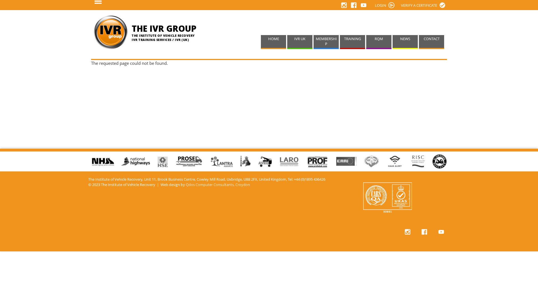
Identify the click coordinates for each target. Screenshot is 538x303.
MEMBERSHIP (326, 41)
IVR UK (299, 38)
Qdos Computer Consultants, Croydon (218, 184)
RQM (379, 38)
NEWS (405, 38)
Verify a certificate (419, 5)
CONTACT (432, 38)
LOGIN (380, 5)
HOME (273, 38)
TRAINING (352, 38)
